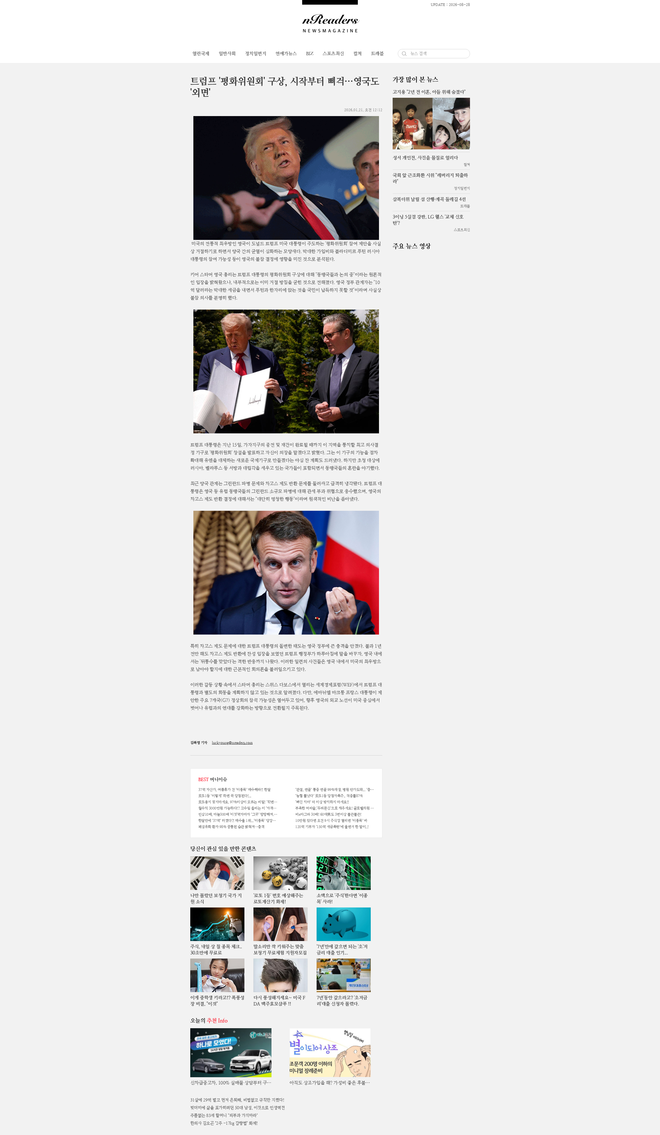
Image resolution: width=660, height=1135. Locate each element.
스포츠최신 (333, 53)
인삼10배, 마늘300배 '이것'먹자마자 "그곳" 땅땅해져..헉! (237, 814)
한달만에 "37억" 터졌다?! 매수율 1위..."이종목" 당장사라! (237, 820)
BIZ (310, 53)
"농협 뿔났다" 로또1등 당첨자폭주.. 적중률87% (329, 796)
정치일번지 (255, 53)
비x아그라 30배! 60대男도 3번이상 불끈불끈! (328, 814)
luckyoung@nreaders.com (232, 743)
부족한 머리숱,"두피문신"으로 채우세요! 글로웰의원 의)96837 (334, 808)
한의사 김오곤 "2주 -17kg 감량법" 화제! (224, 1123)
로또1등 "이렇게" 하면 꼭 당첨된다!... (224, 796)
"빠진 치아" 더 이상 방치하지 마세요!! (322, 802)
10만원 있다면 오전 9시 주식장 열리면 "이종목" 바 (331, 820)
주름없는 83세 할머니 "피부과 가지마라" (224, 1115)
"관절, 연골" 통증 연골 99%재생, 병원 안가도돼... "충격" (334, 790)
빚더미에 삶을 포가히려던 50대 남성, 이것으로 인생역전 (237, 1107)
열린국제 (200, 53)
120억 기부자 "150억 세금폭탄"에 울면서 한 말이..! (332, 827)
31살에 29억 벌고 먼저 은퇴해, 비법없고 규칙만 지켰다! (237, 1100)
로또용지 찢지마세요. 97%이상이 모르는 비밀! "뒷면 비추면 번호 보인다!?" (237, 802)
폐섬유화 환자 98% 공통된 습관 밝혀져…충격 (231, 827)
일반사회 (227, 53)
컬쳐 (357, 53)
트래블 (377, 53)
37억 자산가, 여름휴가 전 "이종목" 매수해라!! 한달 (234, 790)
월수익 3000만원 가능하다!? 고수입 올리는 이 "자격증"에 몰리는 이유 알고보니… (237, 808)
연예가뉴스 (286, 53)
